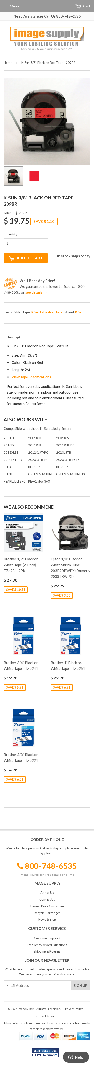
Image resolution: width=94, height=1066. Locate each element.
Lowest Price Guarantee (47, 906)
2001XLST (63, 438)
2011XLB (34, 445)
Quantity (10, 234)
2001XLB (34, 438)
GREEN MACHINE (40, 474)
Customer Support (47, 938)
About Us (47, 893)
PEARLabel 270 (14, 481)
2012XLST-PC (38, 452)
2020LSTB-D (13, 460)
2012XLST (11, 452)
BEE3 (7, 467)
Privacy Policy (74, 1008)
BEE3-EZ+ (63, 467)
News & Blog (47, 919)
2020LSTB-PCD (67, 460)
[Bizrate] (53, 1056)
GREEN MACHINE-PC (71, 474)
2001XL (9, 438)
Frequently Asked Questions (47, 945)
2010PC (9, 445)
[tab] (16, 336)
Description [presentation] (16, 337)
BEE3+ (8, 474)
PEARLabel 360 (39, 481)
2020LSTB (63, 452)
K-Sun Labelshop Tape (46, 312)
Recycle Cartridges (47, 913)
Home (8, 62)
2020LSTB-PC (38, 460)
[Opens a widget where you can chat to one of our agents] (76, 1058)
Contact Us (47, 899)
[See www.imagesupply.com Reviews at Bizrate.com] (45, 1052)
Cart (86, 6)
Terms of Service (45, 1016)
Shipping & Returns (47, 951)
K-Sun (79, 312)
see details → (36, 292)
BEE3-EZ (34, 467)
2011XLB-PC (65, 445)
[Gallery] (47, 132)
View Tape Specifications (31, 377)
